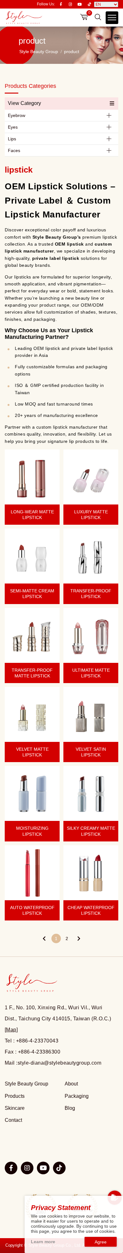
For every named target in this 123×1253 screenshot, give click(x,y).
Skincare (15, 1108)
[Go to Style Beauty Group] (24, 17)
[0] (84, 17)
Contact (13, 1120)
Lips (12, 138)
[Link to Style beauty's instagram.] (27, 1168)
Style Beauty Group (38, 51)
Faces (14, 150)
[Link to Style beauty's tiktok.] (59, 1168)
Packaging (77, 1096)
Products (15, 1096)
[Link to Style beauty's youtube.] (43, 1168)
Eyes (13, 127)
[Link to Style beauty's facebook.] (11, 1168)
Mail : (53, 1063)
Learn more (43, 1241)
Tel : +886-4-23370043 (31, 1040)
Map (11, 1029)
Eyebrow (16, 115)
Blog (70, 1108)
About (71, 1083)
